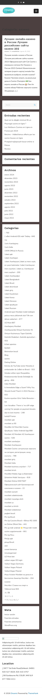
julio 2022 (8, 210)
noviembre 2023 (11, 182)
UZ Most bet (9, 556)
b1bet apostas (10, 344)
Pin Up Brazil (9, 517)
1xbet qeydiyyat (10, 305)
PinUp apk (8, 538)
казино (6, 51)
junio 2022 (8, 214)
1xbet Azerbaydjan (12, 276)
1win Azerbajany (11, 243)
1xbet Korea (9, 297)
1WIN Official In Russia (13, 251)
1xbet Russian (10, 308)
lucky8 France (10, 416)
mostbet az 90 (10, 423)
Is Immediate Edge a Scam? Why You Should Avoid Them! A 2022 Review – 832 (20, 391)
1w (5, 240)
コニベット (8, 596)
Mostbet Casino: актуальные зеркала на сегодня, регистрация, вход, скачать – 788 (20, 452)
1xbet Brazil (9, 283)
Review (7, 149)
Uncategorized (10, 553)
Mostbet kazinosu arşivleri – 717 (17, 466)
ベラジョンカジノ (11, 600)
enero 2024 (9, 175)
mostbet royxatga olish (13, 499)
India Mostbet (10, 384)
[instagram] (21, 2)
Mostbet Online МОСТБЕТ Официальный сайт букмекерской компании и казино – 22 (19, 485)
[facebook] (18, 2)
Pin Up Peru (9, 535)
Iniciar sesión (9, 614)
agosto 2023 (9, 185)
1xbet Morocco (10, 301)
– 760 (6, 233)
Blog (6, 355)
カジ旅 (7, 592)
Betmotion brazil (11, 351)
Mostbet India (10, 463)
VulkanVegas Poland (12, 571)
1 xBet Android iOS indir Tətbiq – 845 (19, 236)
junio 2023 (8, 189)
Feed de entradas (11, 618)
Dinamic (14, 693)
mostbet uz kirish (11, 506)
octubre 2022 (10, 200)
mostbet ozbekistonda (13, 495)
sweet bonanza (10, 549)
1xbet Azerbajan (11, 258)
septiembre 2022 (11, 203)
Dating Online (10, 362)
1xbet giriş (8, 290)
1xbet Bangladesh (11, 279)
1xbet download (11, 287)
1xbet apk (8, 254)
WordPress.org (10, 625)
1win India (8, 247)
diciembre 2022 (10, 193)
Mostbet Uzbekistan (12, 510)
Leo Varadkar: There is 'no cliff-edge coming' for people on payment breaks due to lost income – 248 (20, 409)
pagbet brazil (9, 513)
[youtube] (23, 2)
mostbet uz (9, 502)
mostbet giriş (9, 459)
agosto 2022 (9, 207)
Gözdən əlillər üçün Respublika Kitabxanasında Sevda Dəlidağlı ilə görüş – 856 (18, 377)
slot (6, 546)
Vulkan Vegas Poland (13, 567)
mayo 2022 (9, 218)
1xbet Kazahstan (11, 294)
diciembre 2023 (10, 178)
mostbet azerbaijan (12, 441)
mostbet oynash (11, 492)
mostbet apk (9, 420)
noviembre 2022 (11, 196)
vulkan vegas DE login (13, 560)
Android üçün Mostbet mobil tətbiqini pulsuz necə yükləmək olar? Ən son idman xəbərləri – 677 (19, 315)
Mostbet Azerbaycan (12, 445)
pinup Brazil (9, 542)
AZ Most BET (9, 322)
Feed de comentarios (13, 622)
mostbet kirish (10, 470)
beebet (7, 348)
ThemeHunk (33, 693)
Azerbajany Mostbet (12, 326)
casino (7, 358)
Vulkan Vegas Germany (14, 564)
